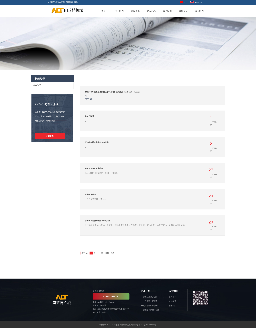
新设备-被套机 (91, 194)
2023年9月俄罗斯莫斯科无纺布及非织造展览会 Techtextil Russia (112, 92)
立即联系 (50, 136)
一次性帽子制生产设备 (150, 310)
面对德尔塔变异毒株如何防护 (97, 142)
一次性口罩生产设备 (149, 297)
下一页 (100, 253)
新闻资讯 (37, 85)
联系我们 (172, 305)
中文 (186, 2)
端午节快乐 (89, 116)
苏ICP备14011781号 (148, 325)
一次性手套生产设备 (149, 301)
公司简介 (172, 297)
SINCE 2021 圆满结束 (94, 168)
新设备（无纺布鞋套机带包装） (98, 220)
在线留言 (172, 301)
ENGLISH (198, 2)
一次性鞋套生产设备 (149, 305)
